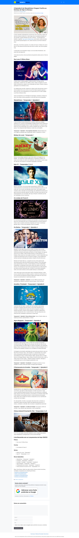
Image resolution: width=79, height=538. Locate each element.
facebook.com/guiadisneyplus (21, 472)
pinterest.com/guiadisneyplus (21, 476)
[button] (61, 2)
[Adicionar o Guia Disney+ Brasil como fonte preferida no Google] (26, 491)
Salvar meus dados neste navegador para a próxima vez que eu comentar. (31, 525)
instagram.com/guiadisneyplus (21, 475)
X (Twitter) (31, 496)
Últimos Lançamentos (19, 479)
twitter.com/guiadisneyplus (20, 473)
